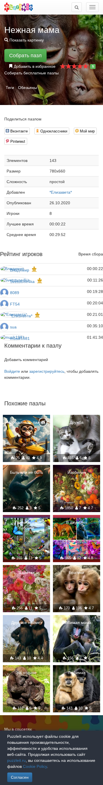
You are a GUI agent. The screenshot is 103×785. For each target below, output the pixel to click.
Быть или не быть (26, 472)
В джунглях (76, 522)
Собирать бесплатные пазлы (31, 73)
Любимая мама (76, 622)
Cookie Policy (35, 766)
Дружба (77, 422)
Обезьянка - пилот (26, 422)
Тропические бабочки (27, 525)
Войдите (12, 371)
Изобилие (77, 472)
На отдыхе (26, 672)
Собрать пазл (25, 55)
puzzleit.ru (16, 760)
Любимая (77, 672)
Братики (76, 572)
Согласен (20, 777)
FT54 (15, 304)
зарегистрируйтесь (46, 371)
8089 (14, 292)
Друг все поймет (26, 622)
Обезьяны (27, 87)
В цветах (26, 572)
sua (13, 327)
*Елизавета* (60, 192)
